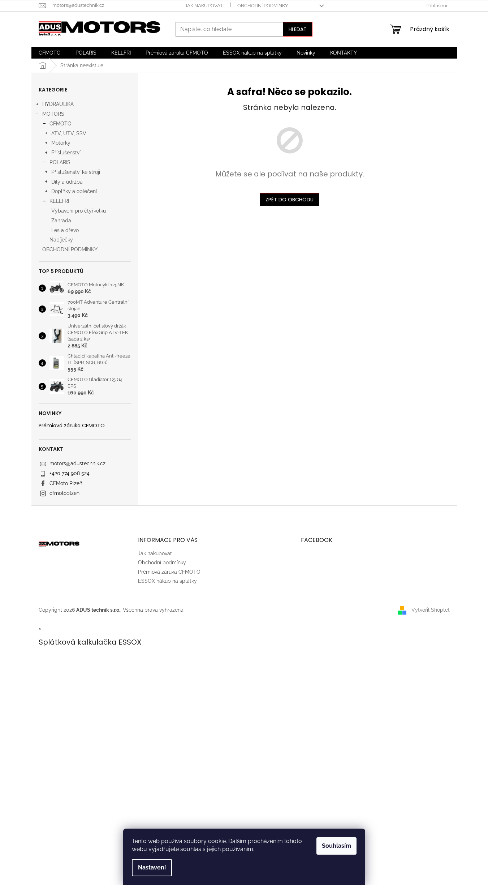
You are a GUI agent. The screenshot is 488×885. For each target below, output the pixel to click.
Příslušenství (66, 152)
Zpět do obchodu (289, 199)
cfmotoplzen (64, 493)
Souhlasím (336, 845)
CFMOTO (60, 124)
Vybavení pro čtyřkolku (78, 211)
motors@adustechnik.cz (77, 463)
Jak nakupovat (204, 5)
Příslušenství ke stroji (75, 172)
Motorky (60, 143)
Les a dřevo (65, 230)
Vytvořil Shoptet (430, 610)
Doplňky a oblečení (74, 191)
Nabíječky (61, 240)
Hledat (298, 29)
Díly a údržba (67, 182)
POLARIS (59, 162)
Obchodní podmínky (262, 5)
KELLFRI (59, 201)
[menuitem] (49, 53)
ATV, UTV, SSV (68, 133)
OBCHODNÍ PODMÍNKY (70, 249)
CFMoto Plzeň (65, 483)
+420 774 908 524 (69, 473)
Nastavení (152, 867)
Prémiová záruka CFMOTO (72, 425)
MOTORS (53, 114)
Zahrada (61, 220)
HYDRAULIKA (58, 104)
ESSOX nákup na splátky (167, 581)
